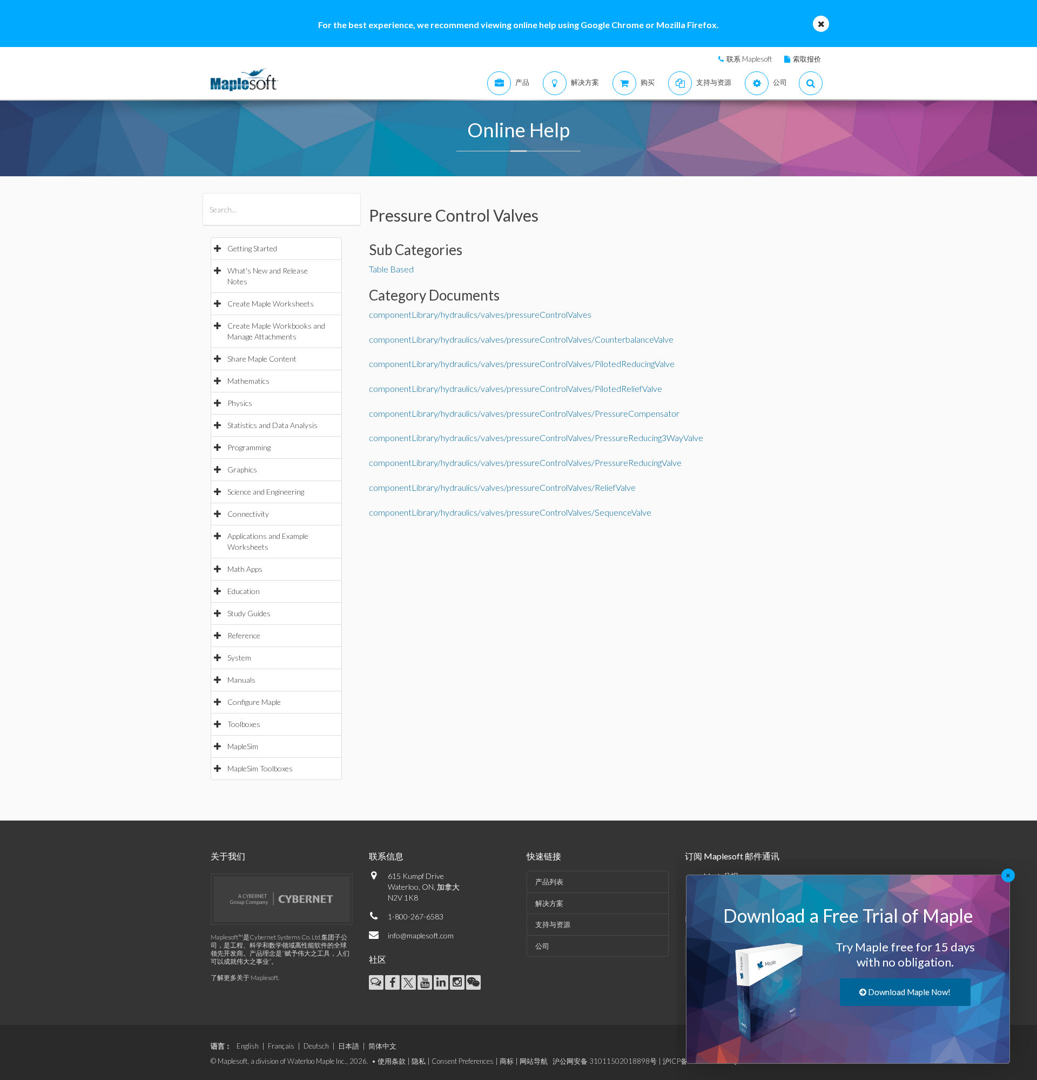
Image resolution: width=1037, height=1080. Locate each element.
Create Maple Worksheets (270, 303)
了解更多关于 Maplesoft (244, 978)
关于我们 (228, 856)
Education (243, 591)
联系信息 (386, 856)
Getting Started (252, 248)
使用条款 (392, 1061)
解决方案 (549, 903)
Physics (239, 403)
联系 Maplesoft (749, 59)
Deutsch (316, 1046)
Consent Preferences (463, 1061)
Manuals (241, 679)
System (239, 657)
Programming (249, 447)
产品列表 (549, 881)
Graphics (242, 469)
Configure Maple (254, 701)
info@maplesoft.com (421, 935)
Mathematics (248, 380)
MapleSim (242, 746)
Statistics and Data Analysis (272, 425)
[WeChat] (473, 982)
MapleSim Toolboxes (260, 768)
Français (281, 1046)
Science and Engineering (265, 491)
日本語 (348, 1046)
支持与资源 (552, 924)
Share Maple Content (262, 358)
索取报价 (807, 59)
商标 (507, 1061)
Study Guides (249, 613)
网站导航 (534, 1061)
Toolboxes (243, 724)
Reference (243, 635)
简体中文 (382, 1046)
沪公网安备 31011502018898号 (605, 1061)
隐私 (419, 1061)
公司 (542, 946)
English (248, 1046)
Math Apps (244, 569)
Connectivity (248, 513)
